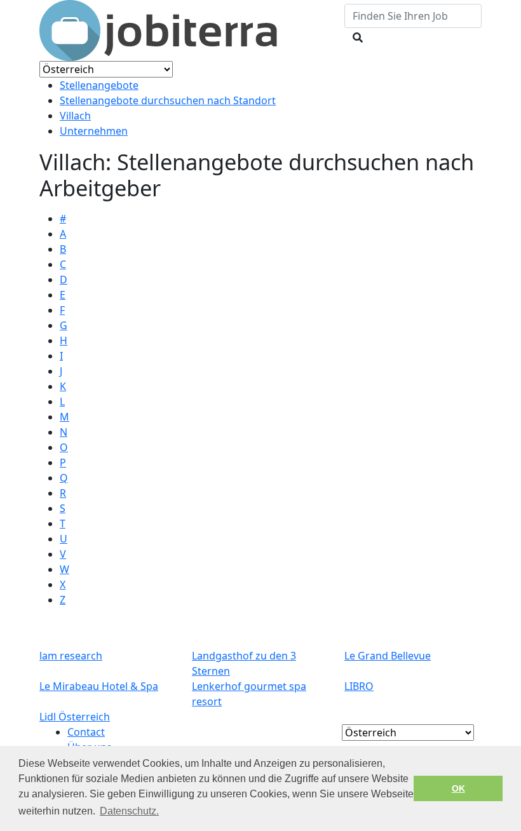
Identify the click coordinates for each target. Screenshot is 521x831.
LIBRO (359, 686)
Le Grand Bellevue (387, 656)
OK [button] (458, 788)
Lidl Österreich (74, 717)
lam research (70, 656)
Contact (86, 732)
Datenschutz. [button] (129, 811)
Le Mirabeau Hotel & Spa (98, 686)
